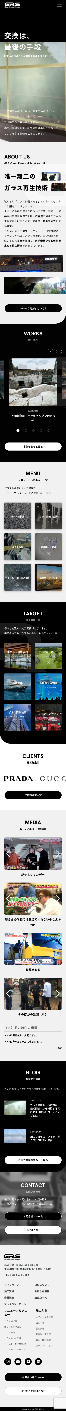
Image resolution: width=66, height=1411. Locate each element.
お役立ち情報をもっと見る (33, 1160)
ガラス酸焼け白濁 (12, 1326)
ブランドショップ (44, 1345)
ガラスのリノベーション (15, 1349)
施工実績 (9, 1291)
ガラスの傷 (9, 1332)
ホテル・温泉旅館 (44, 1317)
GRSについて (41, 1284)
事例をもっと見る (33, 446)
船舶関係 (40, 1328)
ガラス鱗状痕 (10, 1321)
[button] (50, 351)
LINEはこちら (33, 1230)
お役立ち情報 (41, 1291)
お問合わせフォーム (33, 1377)
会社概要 (9, 1297)
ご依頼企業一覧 (33, 795)
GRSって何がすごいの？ (33, 308)
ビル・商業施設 (43, 1339)
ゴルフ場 (40, 1322)
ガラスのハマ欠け (12, 1338)
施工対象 (42, 1310)
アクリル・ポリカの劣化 (15, 1343)
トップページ (11, 1284)
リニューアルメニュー (16, 1312)
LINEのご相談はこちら (33, 1391)
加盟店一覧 (40, 1297)
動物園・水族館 (43, 1334)
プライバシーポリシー (16, 1304)
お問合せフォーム (33, 1216)
